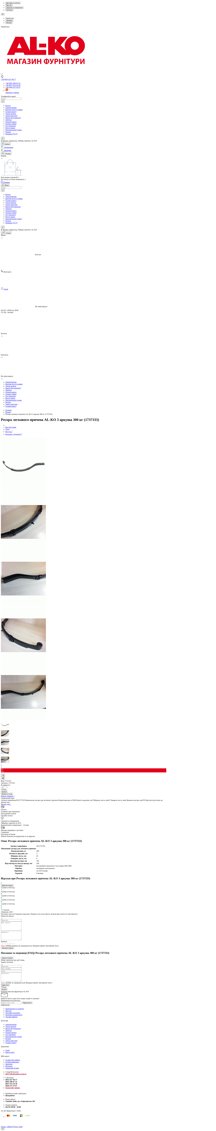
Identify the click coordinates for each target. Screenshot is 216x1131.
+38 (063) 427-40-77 (8, 79)
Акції (7, 1050)
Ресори (8, 132)
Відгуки (9, 432)
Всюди (8, 106)
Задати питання (7, 958)
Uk (3, 14)
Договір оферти (11, 1017)
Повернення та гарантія (14, 1009)
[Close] (2, 357)
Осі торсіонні (10, 126)
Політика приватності (13, 1015)
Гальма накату (10, 112)
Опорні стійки (10, 124)
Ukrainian (9, 20)
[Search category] (3, 101)
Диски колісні (10, 114)
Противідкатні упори (13, 130)
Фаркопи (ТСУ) (11, 134)
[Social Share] (3, 778)
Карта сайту (10, 1052)
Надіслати (5, 985)
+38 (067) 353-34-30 (12, 85)
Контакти (9, 10)
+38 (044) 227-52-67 (12, 87)
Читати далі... (6, 804)
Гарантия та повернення (14, 8)
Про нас (9, 5)
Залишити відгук (7, 948)
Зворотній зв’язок (12, 1068)
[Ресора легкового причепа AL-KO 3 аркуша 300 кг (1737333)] (23, 493)
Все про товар (10, 427)
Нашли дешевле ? (7, 796)
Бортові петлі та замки (14, 110)
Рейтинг (4, 941)
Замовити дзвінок (12, 93)
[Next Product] (3, 775)
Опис (7, 429)
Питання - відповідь (13, 434)
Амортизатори (11, 108)
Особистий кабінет (12, 1060)
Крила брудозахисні (13, 118)
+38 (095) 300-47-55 (12, 83)
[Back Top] (3, 1129)
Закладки (8, 1064)
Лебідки (8, 120)
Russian (9, 23)
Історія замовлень (12, 1062)
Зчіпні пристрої (11, 116)
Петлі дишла (10, 128)
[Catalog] (2, 74)
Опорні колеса (10, 122)
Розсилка (8, 1066)
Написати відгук (7, 885)
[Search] (3, 138)
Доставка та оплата (13, 3)
